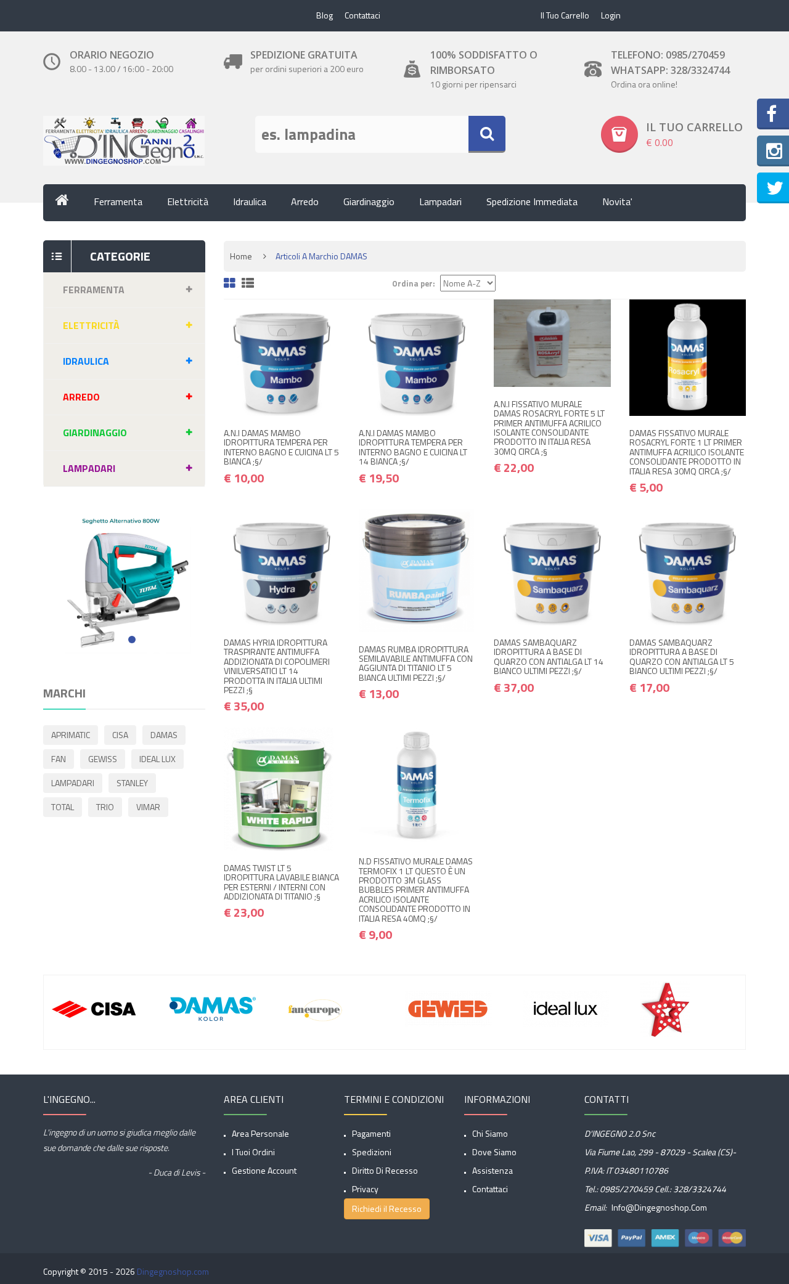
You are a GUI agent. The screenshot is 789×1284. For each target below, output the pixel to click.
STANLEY (132, 782)
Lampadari (440, 201)
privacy (365, 1188)
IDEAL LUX (157, 758)
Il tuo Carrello (565, 15)
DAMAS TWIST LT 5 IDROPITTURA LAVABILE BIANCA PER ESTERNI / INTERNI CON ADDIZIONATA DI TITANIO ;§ (281, 882)
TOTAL (62, 806)
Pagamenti (371, 1133)
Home (241, 256)
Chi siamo (490, 1133)
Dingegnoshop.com (173, 1271)
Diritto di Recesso (385, 1170)
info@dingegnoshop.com (658, 1207)
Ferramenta (118, 201)
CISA (120, 734)
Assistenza (492, 1170)
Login (611, 15)
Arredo (305, 201)
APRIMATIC (70, 734)
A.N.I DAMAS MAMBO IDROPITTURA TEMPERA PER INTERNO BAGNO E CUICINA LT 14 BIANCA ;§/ (413, 447)
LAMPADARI (72, 782)
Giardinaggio (368, 201)
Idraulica (249, 201)
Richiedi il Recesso (387, 1208)
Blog (324, 15)
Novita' (617, 201)
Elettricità (187, 201)
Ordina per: (413, 284)
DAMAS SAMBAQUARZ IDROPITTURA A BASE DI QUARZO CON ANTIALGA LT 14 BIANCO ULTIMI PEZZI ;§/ (548, 656)
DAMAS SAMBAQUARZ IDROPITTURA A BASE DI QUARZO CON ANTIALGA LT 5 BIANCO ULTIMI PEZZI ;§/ (681, 656)
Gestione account (264, 1170)
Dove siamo (494, 1151)
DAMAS (164, 734)
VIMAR (148, 806)
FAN (58, 758)
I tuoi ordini (253, 1151)
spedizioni (371, 1151)
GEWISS (102, 758)
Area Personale (260, 1133)
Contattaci (362, 15)
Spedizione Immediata (532, 201)
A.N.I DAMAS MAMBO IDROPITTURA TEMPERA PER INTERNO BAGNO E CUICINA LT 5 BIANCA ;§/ (281, 447)
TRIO (105, 806)
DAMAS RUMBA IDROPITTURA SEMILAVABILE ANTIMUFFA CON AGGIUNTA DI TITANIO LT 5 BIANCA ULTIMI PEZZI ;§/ (416, 663)
